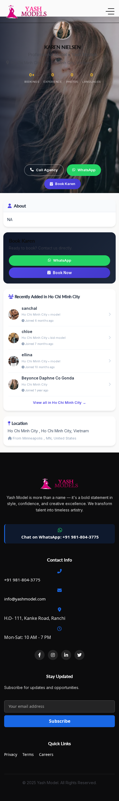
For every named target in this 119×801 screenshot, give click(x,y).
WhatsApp (86, 170)
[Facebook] (40, 655)
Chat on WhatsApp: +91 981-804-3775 (60, 537)
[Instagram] (53, 655)
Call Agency (47, 170)
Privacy (10, 754)
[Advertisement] (59, 125)
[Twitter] (79, 655)
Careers (46, 754)
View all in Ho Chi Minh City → (59, 402)
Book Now (62, 273)
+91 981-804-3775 (22, 579)
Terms (28, 754)
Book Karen (65, 184)
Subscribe (59, 721)
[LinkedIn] (66, 655)
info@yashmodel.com (25, 599)
